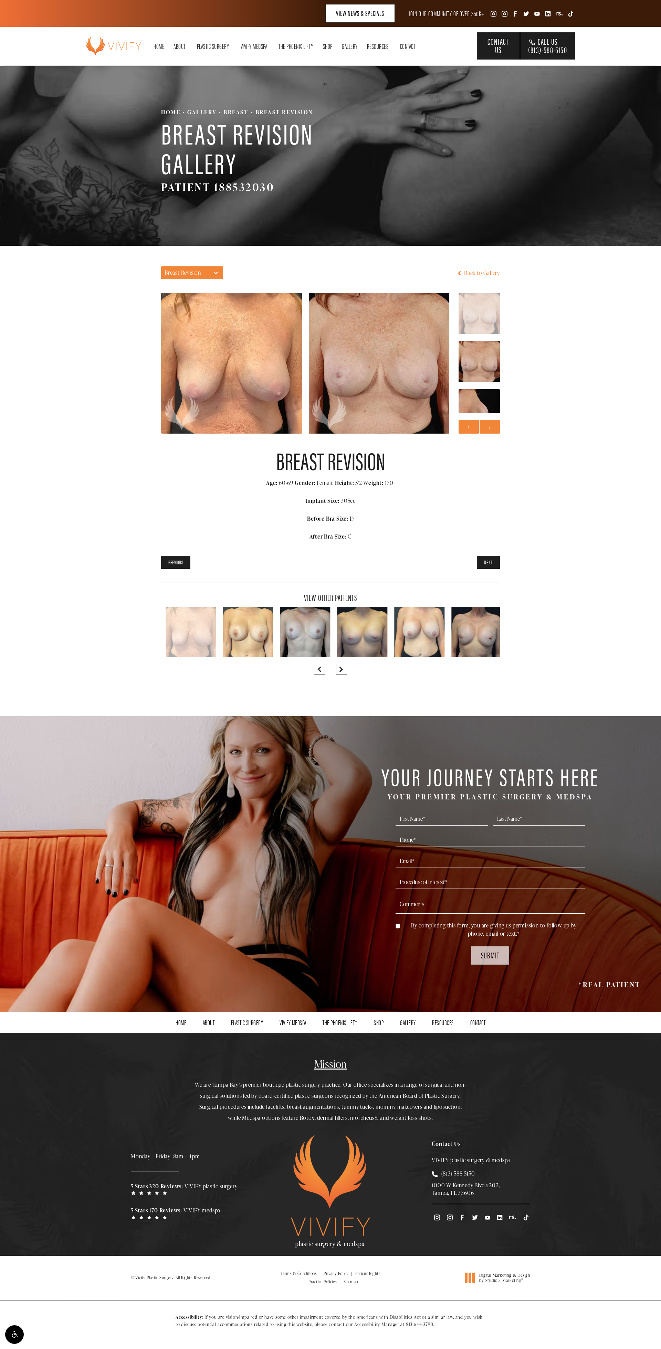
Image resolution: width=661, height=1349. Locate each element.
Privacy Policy (336, 1273)
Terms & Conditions (299, 1273)
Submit (490, 955)
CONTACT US (498, 45)
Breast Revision (284, 112)
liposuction (447, 1107)
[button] (14, 1334)
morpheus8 (363, 1118)
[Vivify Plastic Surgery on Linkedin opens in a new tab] (548, 13)
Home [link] (159, 46)
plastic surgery (303, 1084)
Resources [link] (378, 46)
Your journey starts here (490, 781)
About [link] (180, 46)
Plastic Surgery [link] (213, 46)
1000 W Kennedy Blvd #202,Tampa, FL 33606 (466, 1189)
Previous (175, 562)
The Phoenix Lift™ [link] (296, 46)
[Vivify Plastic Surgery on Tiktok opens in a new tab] (570, 13)
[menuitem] (493, 13)
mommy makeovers (399, 1107)
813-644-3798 (419, 1324)
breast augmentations (313, 1107)
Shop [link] (328, 46)
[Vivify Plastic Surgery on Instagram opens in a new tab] (493, 13)
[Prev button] (319, 669)
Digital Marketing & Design (504, 1278)
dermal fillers (332, 1118)
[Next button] (341, 669)
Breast (235, 112)
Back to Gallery (481, 273)
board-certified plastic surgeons (296, 1096)
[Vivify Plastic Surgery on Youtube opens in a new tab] (537, 13)
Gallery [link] (350, 46)
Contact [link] (408, 46)
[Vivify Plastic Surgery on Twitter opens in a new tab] (526, 13)
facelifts (275, 1107)
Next (488, 562)
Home (170, 112)
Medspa (251, 1118)
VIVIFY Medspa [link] (254, 46)
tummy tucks (357, 1107)
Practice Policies (322, 1282)
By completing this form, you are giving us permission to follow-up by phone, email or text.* (493, 929)
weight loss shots (411, 1118)
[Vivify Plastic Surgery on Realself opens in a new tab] (559, 13)
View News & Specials (360, 13)
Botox (307, 1118)
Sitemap (351, 1282)
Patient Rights (367, 1273)
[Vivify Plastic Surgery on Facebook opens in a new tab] (515, 13)
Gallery (202, 112)
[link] (186, 1189)
